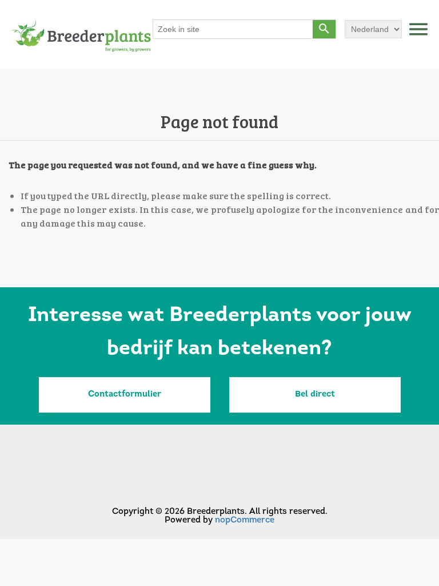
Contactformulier (124, 394)
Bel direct (315, 394)
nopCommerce (244, 520)
